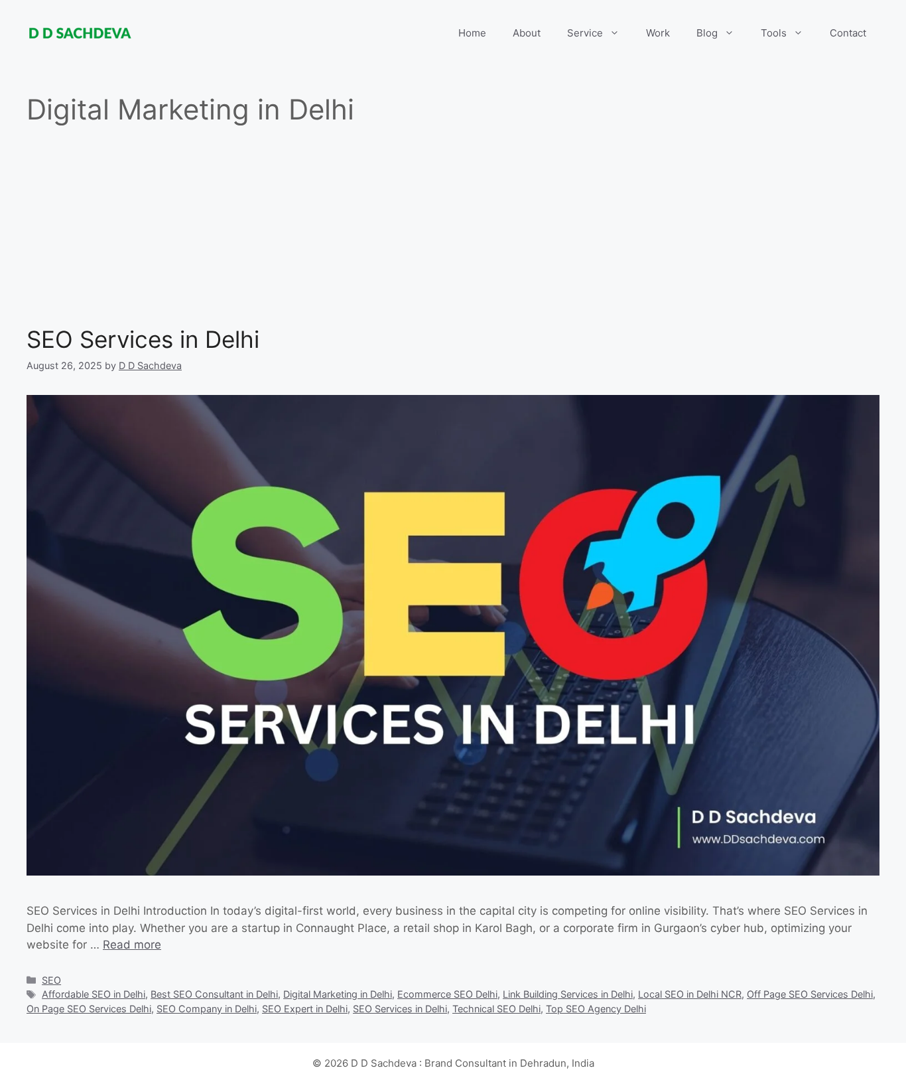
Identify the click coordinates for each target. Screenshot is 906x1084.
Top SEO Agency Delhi (596, 1008)
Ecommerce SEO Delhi (447, 994)
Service (585, 33)
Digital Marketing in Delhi (337, 994)
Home (472, 33)
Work (658, 33)
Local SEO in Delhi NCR (690, 994)
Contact (848, 33)
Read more (132, 944)
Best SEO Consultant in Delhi (214, 994)
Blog (707, 33)
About (527, 33)
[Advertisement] (453, 226)
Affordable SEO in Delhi (93, 994)
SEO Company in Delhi (207, 1008)
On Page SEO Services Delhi (89, 1008)
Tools (774, 33)
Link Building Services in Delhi (568, 994)
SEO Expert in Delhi (305, 1008)
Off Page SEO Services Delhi (810, 994)
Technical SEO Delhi (496, 1008)
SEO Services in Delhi (143, 339)
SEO (51, 980)
